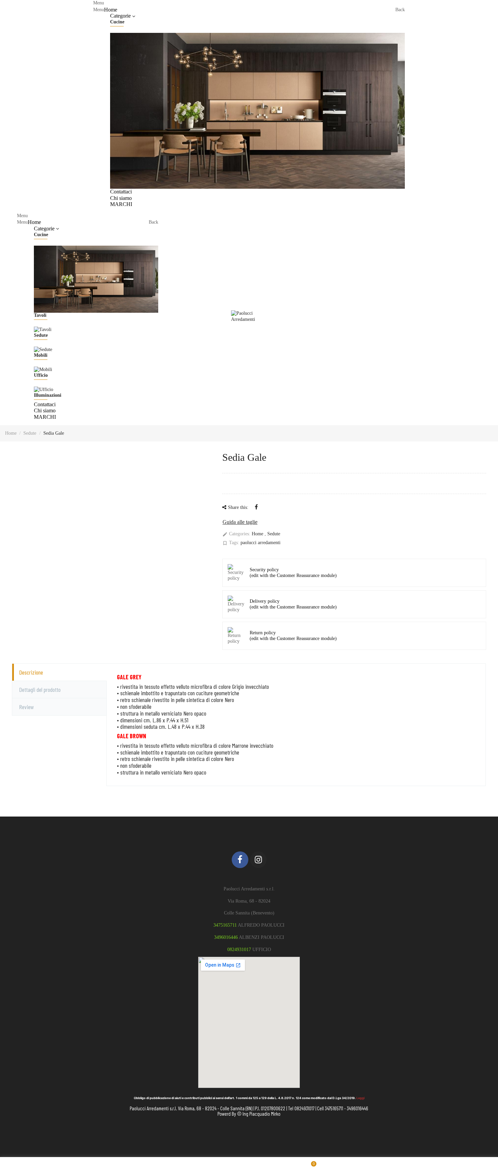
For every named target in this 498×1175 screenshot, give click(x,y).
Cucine (117, 21)
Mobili (40, 355)
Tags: (230, 543)
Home (258, 533)
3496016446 (226, 937)
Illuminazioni (47, 395)
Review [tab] (26, 706)
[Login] (490, 104)
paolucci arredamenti (261, 542)
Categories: (236, 534)
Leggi (360, 1098)
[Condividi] (256, 507)
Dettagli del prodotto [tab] (40, 689)
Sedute (41, 335)
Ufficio (41, 375)
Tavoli (40, 315)
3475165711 (225, 925)
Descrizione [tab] (31, 672)
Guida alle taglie (240, 522)
